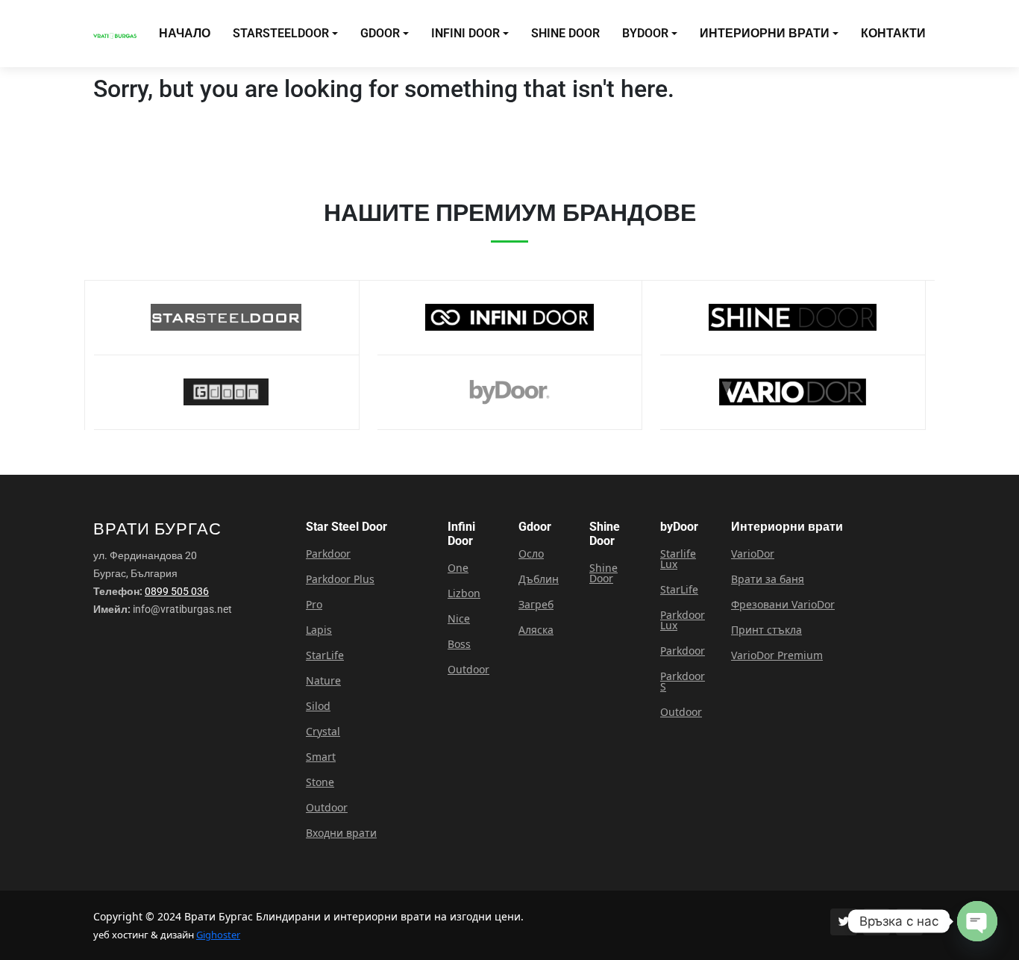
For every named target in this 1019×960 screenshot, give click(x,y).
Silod (318, 706)
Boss (459, 644)
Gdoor (380, 33)
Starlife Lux (678, 559)
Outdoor (327, 807)
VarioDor (752, 554)
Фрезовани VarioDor (783, 604)
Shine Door (565, 33)
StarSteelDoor (281, 33)
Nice (459, 619)
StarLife (325, 655)
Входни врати (341, 833)
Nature (323, 681)
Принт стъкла (766, 630)
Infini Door (465, 33)
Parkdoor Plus (340, 579)
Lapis (319, 630)
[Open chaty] (977, 921)
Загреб (536, 604)
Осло (531, 554)
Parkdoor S (682, 681)
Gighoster (218, 934)
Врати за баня (767, 579)
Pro (314, 604)
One (458, 568)
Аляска (536, 630)
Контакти (893, 33)
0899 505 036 (177, 591)
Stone (320, 782)
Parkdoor (328, 554)
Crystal (323, 731)
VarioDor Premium (777, 655)
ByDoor (645, 33)
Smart (321, 757)
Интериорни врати (765, 33)
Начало (184, 33)
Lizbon (464, 593)
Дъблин (538, 579)
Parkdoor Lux (682, 620)
